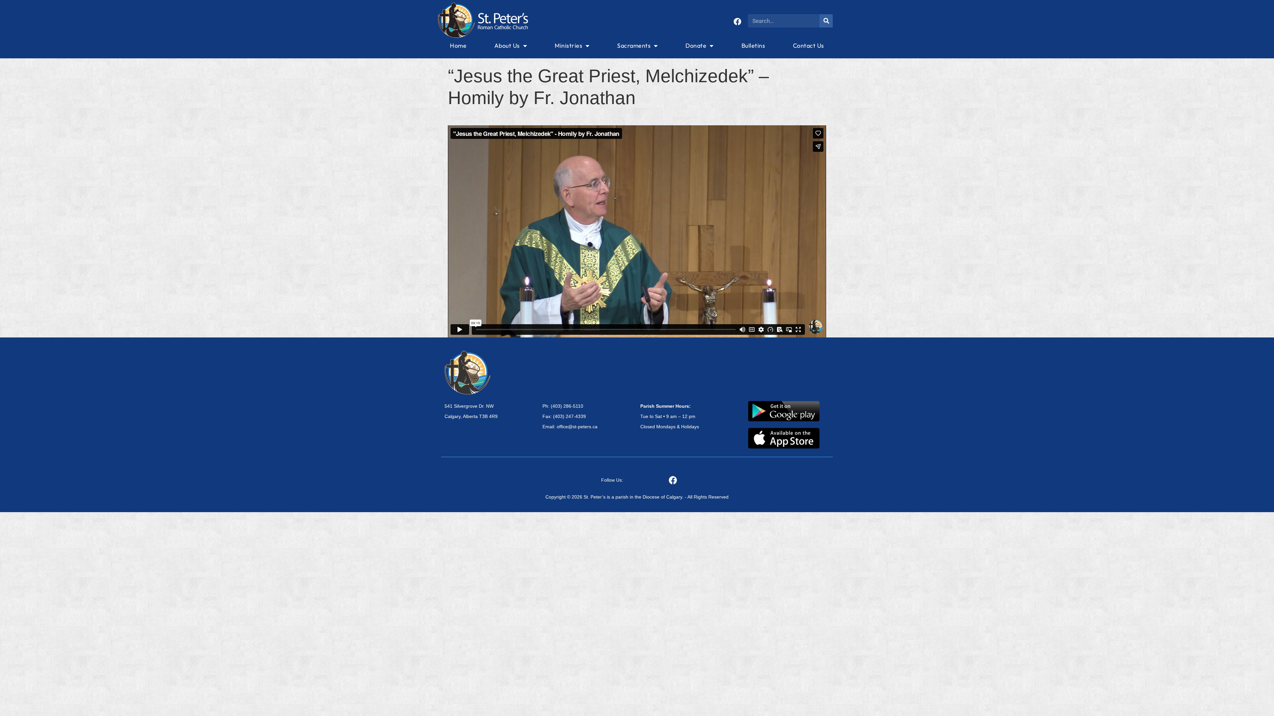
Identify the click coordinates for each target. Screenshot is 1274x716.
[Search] (826, 21)
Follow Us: (612, 480)
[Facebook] (737, 22)
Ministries (568, 45)
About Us (507, 45)
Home (458, 45)
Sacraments (634, 45)
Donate (695, 45)
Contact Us (808, 45)
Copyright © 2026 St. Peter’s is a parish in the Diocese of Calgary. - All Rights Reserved (637, 497)
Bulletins (753, 45)
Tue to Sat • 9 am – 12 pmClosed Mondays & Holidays (669, 416)
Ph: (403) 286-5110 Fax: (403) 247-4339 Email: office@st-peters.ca (570, 416)
